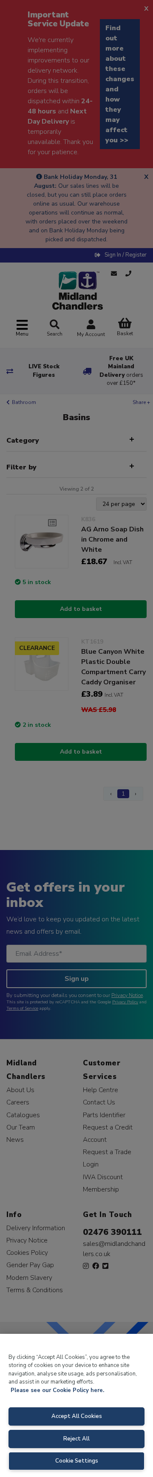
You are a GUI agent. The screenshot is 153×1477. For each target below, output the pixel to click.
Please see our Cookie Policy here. (57, 1390)
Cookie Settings (76, 1461)
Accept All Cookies (76, 1416)
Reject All (76, 1439)
